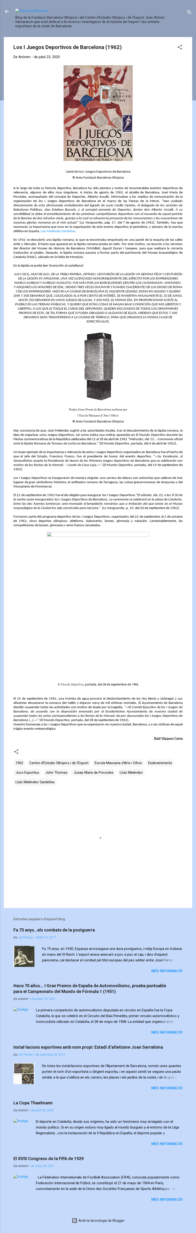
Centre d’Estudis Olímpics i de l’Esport (58, 763)
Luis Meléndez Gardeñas (58, 231)
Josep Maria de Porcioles (94, 772)
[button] (180, 48)
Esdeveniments (160, 763)
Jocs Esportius (27, 772)
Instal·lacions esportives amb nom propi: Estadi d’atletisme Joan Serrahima (88, 1047)
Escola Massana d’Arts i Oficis (118, 763)
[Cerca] (189, 13)
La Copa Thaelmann (33, 1102)
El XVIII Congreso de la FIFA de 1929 (48, 1158)
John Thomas (56, 772)
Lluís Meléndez (131, 772)
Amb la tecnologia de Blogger (101, 1220)
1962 (19, 763)
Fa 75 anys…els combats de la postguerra (54, 929)
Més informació (167, 971)
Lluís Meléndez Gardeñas (35, 782)
